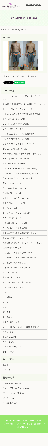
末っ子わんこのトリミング (14, 208)
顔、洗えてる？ (9, 398)
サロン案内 (7, 297)
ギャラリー (7, 312)
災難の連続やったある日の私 (15, 228)
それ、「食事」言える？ (13, 129)
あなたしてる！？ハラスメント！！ (18, 109)
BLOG (5, 365)
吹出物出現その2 (10, 403)
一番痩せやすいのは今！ (13, 383)
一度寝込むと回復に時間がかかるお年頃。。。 (22, 154)
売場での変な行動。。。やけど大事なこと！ (21, 178)
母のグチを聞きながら (12, 218)
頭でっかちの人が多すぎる (14, 393)
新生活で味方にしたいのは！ (15, 203)
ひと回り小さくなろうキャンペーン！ (18, 144)
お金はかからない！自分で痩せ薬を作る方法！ (22, 114)
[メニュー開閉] (44, 5)
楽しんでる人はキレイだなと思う (17, 213)
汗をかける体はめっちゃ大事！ (16, 223)
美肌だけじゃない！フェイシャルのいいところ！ (23, 243)
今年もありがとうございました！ (17, 159)
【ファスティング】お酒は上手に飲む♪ (19, 76)
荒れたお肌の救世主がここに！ (16, 263)
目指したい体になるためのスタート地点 (19, 233)
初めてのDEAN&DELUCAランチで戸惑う (20, 169)
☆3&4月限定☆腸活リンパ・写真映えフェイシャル (24, 104)
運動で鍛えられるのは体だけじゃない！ (19, 282)
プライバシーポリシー (12, 347)
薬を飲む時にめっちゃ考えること (17, 268)
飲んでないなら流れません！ (15, 287)
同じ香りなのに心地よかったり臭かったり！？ (22, 174)
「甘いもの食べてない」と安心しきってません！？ (21, 97)
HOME (3, 30)
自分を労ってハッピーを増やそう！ (18, 253)
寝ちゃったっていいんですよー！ (17, 183)
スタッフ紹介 (8, 332)
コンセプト (7, 307)
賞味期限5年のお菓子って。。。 (16, 277)
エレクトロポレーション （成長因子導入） (21, 327)
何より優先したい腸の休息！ (15, 164)
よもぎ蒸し (7, 317)
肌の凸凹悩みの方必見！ (13, 248)
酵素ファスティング (11, 322)
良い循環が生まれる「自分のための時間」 (20, 258)
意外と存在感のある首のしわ (15, 188)
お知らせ (6, 370)
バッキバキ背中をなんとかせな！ (17, 139)
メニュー (6, 302)
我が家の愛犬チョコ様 (12, 193)
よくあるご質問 (9, 337)
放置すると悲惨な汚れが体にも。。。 (18, 198)
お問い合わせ (8, 342)
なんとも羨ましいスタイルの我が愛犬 (18, 134)
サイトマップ (8, 352)
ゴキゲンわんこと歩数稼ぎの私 (16, 124)
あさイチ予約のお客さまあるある (17, 388)
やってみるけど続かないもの (15, 149)
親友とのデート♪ (10, 272)
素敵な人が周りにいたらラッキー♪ (17, 238)
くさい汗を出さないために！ (15, 119)
